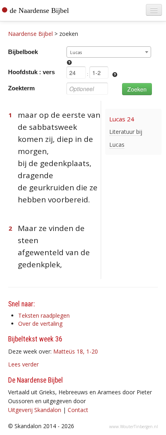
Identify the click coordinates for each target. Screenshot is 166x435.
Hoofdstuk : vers (31, 72)
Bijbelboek (23, 51)
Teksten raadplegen (44, 315)
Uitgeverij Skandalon (34, 410)
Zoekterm (21, 88)
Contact (78, 410)
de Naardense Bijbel (39, 10)
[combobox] (108, 52)
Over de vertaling (40, 323)
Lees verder (23, 364)
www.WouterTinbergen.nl (133, 426)
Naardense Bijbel (30, 33)
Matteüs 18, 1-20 (75, 351)
